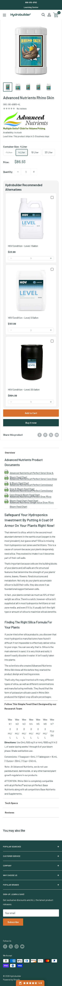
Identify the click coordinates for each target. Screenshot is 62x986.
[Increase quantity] (34, 172)
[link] (31, 219)
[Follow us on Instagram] (16, 946)
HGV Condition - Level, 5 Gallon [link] (23, 317)
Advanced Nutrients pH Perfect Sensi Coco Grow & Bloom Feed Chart (33, 478)
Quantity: (8, 171)
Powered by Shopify (11, 979)
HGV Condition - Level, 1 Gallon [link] (23, 245)
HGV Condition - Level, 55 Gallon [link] (24, 389)
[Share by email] (57, 434)
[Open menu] (4, 15)
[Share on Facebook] (39, 434)
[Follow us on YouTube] (22, 946)
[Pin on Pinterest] (45, 434)
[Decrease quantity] (18, 172)
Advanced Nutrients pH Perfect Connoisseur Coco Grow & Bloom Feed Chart (31, 490)
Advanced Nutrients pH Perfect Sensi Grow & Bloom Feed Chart (31, 473)
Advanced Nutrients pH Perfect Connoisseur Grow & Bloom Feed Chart (31, 484)
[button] (11, 258)
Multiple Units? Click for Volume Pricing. (24, 128)
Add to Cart (31, 413)
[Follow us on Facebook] (5, 946)
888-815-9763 (31, 2)
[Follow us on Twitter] (11, 946)
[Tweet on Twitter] (51, 434)
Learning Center (31, 7)
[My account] (49, 14)
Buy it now (31, 422)
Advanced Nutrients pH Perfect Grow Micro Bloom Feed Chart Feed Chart (30, 496)
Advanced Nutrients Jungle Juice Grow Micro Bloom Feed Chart (32, 502)
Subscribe (13, 922)
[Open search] (43, 14)
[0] (55, 14)
